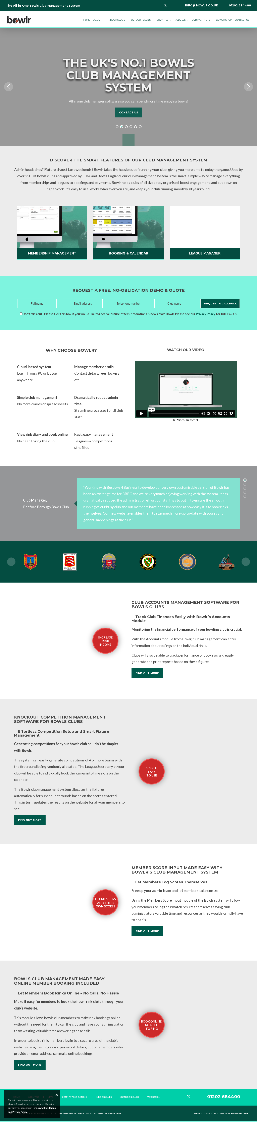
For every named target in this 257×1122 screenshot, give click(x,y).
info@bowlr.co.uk (201, 5)
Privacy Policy (205, 314)
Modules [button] (180, 19)
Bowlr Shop (224, 19)
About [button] (97, 19)
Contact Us (242, 19)
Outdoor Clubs (129, 1097)
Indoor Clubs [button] (116, 19)
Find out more (147, 673)
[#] (19, 17)
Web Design (153, 1097)
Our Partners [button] (201, 19)
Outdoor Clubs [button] (141, 19)
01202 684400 (240, 5)
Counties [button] (163, 19)
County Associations (75, 1097)
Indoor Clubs (104, 1097)
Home (86, 19)
